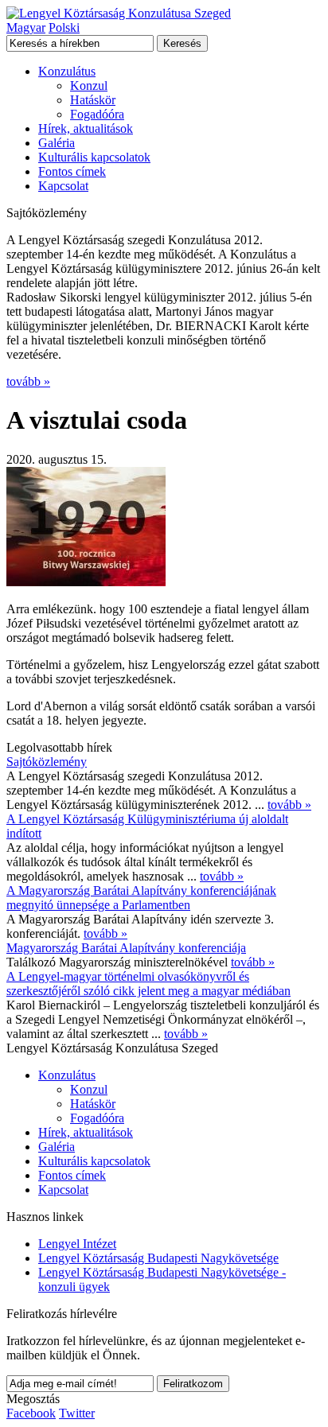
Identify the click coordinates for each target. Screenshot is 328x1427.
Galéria (56, 143)
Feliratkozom (193, 1384)
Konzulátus (67, 71)
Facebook (31, 1413)
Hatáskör (92, 100)
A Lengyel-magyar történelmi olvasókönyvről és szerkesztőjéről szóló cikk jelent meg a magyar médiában (148, 983)
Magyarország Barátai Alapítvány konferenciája (126, 948)
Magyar (25, 27)
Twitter (77, 1413)
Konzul (88, 85)
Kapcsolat (63, 185)
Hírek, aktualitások (85, 128)
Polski (64, 27)
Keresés (182, 43)
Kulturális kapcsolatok (94, 157)
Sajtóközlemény (46, 761)
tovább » (28, 381)
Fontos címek (72, 171)
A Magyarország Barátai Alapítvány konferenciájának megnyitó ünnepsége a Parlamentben (141, 898)
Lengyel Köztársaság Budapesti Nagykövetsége (158, 1258)
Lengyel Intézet (77, 1243)
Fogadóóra (97, 114)
